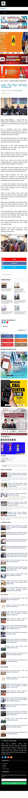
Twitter (14, 267)
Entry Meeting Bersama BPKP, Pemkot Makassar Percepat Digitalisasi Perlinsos (7, 312)
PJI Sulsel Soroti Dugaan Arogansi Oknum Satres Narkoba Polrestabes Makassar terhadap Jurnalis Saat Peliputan (16, 589)
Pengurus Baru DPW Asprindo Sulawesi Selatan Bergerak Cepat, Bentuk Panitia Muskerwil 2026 (16, 582)
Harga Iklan (5, 763)
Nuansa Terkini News (8, 320)
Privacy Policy (6, 768)
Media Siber (22, 788)
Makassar (6, 80)
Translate (10, 460)
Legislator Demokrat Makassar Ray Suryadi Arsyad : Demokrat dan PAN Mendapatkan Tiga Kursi (16, 527)
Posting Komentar (4, 333)
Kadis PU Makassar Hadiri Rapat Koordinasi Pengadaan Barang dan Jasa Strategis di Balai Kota (17, 504)
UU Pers (4, 767)
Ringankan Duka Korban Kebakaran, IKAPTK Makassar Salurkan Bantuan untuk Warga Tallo (17, 514)
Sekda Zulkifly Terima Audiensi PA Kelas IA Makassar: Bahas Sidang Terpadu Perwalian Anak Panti (20, 302)
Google (14, 259)
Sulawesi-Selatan (12, 787)
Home (2, 80)
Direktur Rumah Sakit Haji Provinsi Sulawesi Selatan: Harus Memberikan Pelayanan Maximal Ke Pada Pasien (16, 613)
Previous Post (21, 330)
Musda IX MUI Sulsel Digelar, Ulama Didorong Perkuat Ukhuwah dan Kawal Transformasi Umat (17, 485)
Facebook (14, 263)
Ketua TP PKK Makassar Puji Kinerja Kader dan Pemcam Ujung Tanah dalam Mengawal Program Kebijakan (7, 302)
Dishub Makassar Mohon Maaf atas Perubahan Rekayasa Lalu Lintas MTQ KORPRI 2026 (20, 312)
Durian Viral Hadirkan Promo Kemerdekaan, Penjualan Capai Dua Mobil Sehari (7, 289)
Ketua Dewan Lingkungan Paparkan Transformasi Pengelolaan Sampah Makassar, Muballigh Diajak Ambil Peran (19, 290)
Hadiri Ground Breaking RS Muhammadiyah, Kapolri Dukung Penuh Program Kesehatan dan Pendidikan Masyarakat (16, 627)
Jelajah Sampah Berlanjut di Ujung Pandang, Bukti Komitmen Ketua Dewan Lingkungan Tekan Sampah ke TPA (16, 568)
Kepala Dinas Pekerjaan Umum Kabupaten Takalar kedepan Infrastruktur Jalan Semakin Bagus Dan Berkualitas (16, 641)
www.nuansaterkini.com (8, 788)
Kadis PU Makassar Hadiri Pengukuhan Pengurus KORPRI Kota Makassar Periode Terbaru (17, 475)
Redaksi (4, 765)
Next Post (5, 326)
